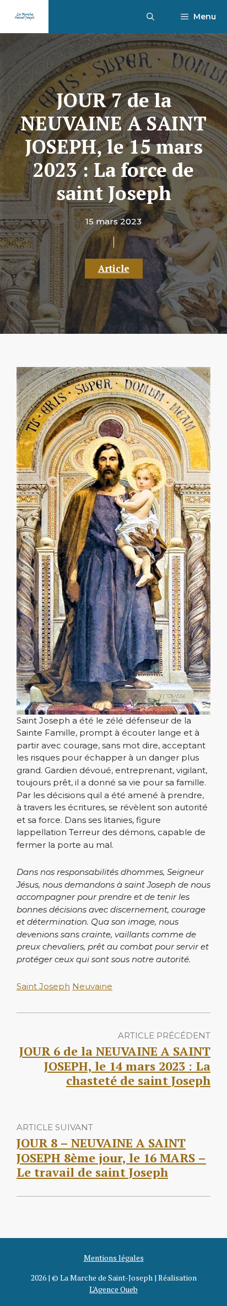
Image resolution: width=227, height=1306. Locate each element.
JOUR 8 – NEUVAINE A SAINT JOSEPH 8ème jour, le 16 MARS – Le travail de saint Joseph (111, 1157)
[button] (150, 16)
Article (113, 268)
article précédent (164, 1035)
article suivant (55, 1127)
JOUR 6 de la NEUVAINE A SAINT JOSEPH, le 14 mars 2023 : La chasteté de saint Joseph (114, 1065)
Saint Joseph (43, 986)
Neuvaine (92, 986)
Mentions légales (114, 1257)
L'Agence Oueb (113, 1289)
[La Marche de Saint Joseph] (24, 16)
